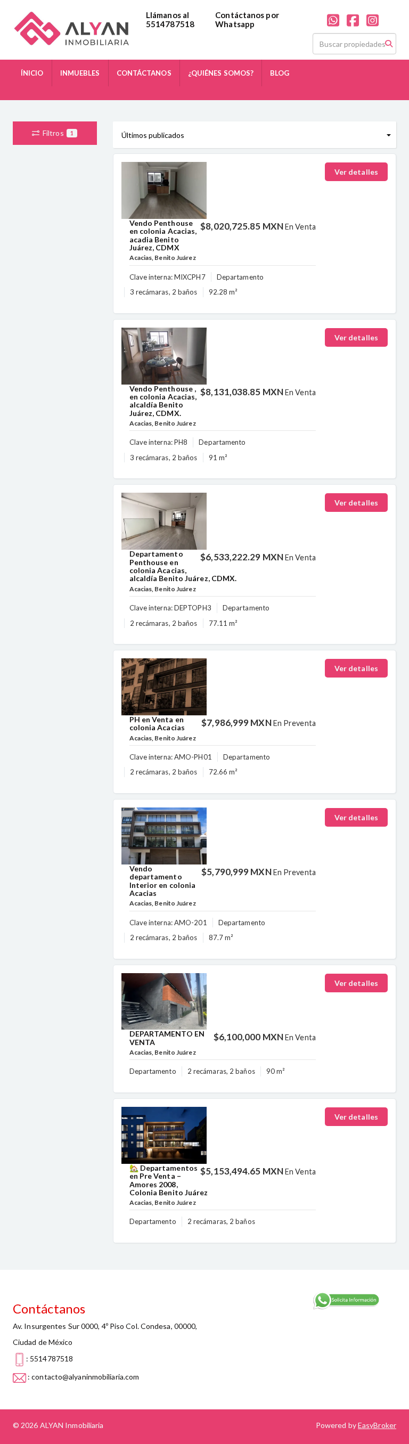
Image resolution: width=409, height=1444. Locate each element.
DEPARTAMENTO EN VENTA (167, 1037)
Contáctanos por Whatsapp (247, 19)
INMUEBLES (80, 73)
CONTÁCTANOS (144, 73)
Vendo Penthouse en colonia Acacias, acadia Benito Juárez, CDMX (163, 235)
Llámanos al (167, 15)
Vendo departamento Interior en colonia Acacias (162, 881)
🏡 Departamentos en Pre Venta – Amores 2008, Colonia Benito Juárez (168, 1180)
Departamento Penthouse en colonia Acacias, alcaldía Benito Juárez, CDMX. (183, 566)
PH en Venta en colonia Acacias (157, 723)
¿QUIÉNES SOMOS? (221, 73)
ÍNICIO (32, 73)
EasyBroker (377, 1425)
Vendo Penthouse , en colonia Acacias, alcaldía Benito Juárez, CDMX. (163, 401)
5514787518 (170, 24)
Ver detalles (356, 171)
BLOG (279, 73)
